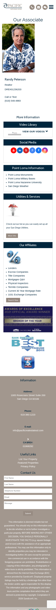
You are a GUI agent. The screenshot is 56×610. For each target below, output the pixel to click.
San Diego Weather (18, 186)
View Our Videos (33, 131)
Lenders (12, 268)
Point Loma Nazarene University (25, 182)
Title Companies (16, 275)
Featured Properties (28, 463)
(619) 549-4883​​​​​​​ (13, 100)
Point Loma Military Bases (21, 178)
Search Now (13, 300)
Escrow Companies (18, 272)
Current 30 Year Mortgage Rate (24, 291)
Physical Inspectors (18, 283)
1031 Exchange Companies (22, 294)
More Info (12, 236)
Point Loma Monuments (20, 175)
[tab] (28, 132)
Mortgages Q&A (16, 279)
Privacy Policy (28, 466)
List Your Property (28, 459)
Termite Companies (18, 287)
